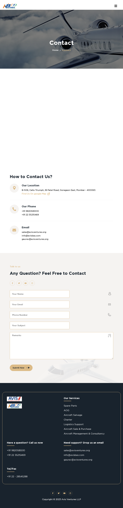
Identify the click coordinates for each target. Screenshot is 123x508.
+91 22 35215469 (30, 214)
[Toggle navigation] (116, 6)
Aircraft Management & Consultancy (84, 433)
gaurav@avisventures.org (35, 239)
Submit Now (19, 368)
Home (55, 50)
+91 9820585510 (30, 211)
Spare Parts (70, 405)
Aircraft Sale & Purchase (77, 429)
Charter (68, 419)
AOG (66, 410)
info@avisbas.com (31, 235)
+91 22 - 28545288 (17, 476)
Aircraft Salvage (73, 415)
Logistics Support (74, 424)
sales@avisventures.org (34, 232)
